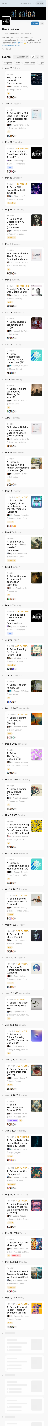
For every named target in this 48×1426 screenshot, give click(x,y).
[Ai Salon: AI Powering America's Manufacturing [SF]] (24, 899)
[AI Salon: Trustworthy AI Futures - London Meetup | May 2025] (24, 1380)
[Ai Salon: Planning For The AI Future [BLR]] (24, 685)
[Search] (42, 57)
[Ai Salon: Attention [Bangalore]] (24, 1206)
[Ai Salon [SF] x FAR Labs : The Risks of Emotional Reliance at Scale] (24, 150)
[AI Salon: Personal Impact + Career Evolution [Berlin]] (24, 1343)
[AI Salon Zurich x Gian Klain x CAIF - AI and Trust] (24, 187)
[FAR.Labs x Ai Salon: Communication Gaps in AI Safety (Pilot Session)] (24, 463)
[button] (24, 113)
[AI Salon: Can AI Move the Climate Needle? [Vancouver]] (24, 577)
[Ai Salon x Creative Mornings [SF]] (24, 1275)
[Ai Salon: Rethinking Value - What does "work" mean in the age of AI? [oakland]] (24, 862)
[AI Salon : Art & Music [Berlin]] (24, 969)
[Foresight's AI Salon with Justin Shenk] (24, 324)
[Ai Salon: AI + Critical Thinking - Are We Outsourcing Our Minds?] (24, 1070)
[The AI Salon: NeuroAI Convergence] (24, 113)
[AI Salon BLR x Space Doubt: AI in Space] (24, 221)
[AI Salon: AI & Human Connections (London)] (24, 1003)
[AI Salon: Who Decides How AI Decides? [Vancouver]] (24, 254)
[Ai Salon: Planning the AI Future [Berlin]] (24, 753)
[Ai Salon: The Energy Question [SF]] (24, 789)
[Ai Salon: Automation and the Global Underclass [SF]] (24, 389)
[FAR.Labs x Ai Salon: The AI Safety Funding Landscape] (24, 289)
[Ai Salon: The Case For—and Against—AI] (24, 1036)
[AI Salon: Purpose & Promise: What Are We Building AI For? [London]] (24, 1241)
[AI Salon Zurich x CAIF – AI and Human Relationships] (24, 650)
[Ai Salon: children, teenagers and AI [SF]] (24, 355)
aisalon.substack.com (11, 45)
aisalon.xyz (19, 43)
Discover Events (27, 3)
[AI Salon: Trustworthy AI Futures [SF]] (24, 1140)
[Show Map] (42, 23)
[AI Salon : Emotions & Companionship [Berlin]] (24, 1105)
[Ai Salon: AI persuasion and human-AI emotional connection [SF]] (24, 499)
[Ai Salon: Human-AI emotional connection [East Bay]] (24, 613)
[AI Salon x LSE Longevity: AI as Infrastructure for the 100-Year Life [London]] (24, 539)
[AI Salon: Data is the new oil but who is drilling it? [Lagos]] (24, 1176)
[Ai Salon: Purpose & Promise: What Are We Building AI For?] (24, 1307)
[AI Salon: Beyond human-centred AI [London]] (24, 934)
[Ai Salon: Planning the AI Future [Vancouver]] (24, 824)
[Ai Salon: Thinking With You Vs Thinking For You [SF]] (24, 426)
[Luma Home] (5, 3)
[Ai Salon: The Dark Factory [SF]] (24, 719)
